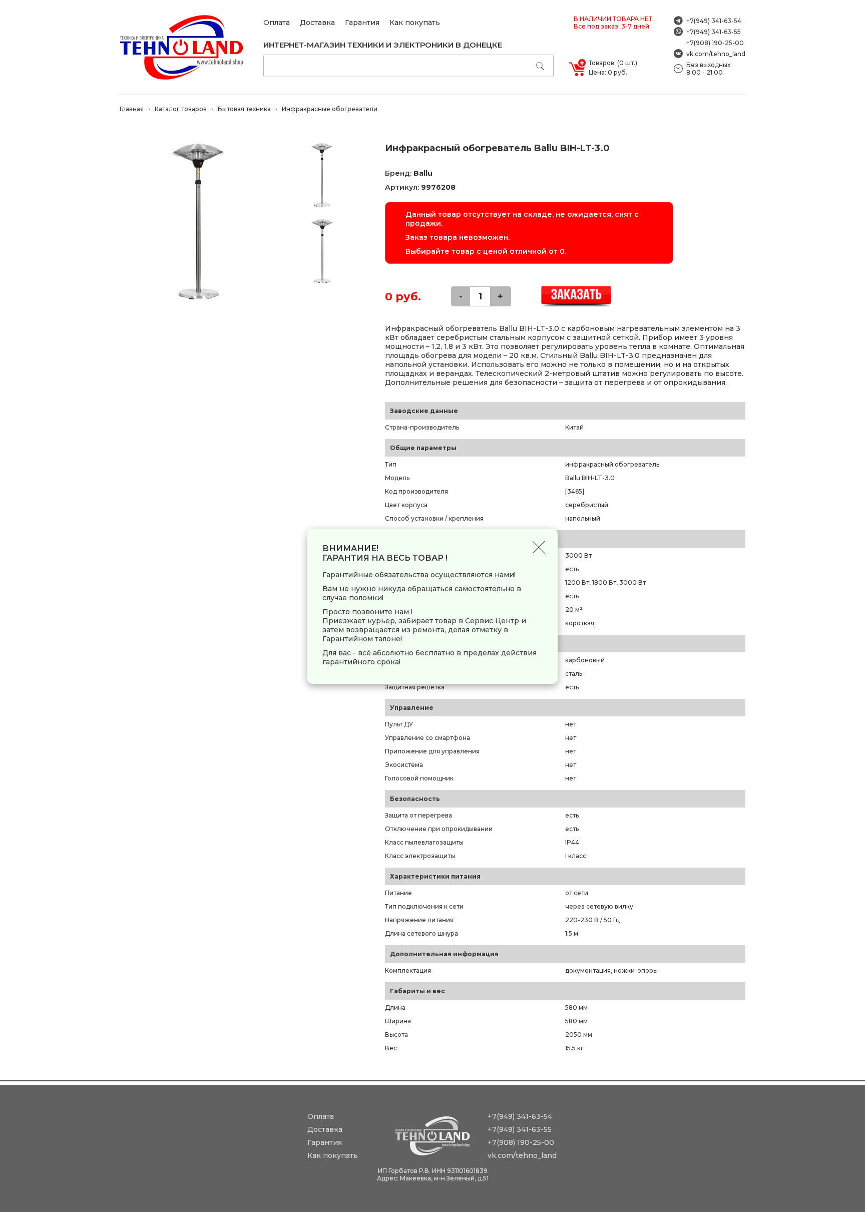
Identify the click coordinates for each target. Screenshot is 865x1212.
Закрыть (539, 547)
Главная (132, 109)
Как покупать (414, 22)
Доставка (317, 22)
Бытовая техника (244, 109)
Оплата (276, 22)
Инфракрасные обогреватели (329, 109)
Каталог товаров (181, 109)
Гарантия (362, 22)
